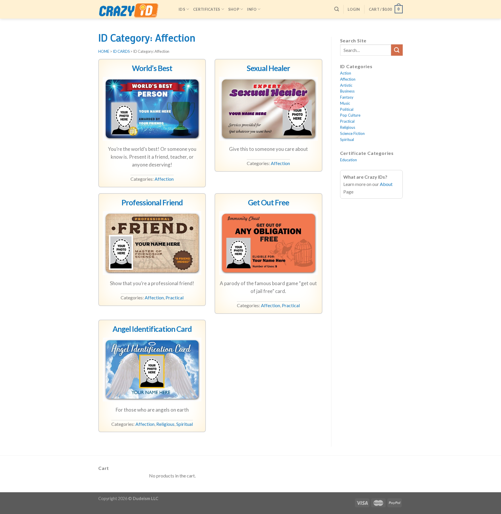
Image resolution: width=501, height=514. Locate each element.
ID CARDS (121, 51)
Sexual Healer (268, 68)
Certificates (206, 9)
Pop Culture (350, 115)
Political (346, 109)
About (386, 184)
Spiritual (184, 424)
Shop (233, 9)
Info (252, 9)
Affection (164, 179)
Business (347, 91)
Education (348, 160)
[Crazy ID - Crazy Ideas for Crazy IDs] (134, 11)
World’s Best (152, 68)
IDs (182, 9)
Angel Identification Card (152, 329)
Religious (165, 424)
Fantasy (346, 97)
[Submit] (397, 50)
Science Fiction (352, 133)
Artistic (346, 85)
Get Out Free (268, 202)
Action (345, 73)
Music (345, 103)
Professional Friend (152, 202)
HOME (103, 51)
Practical (175, 297)
